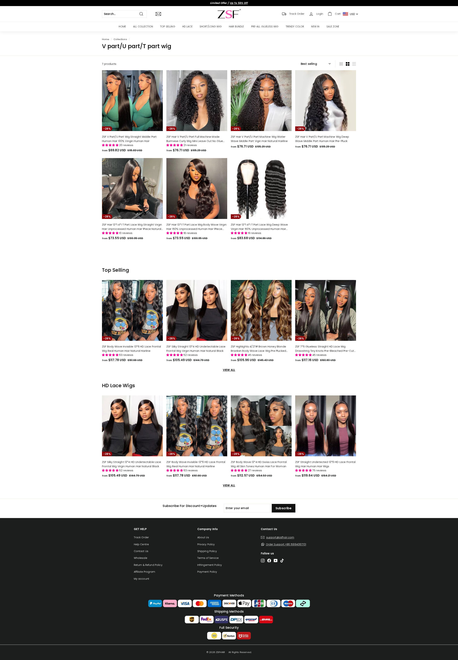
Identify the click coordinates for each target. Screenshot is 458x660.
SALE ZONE (333, 26)
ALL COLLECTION (143, 26)
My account (141, 579)
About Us (203, 537)
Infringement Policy (209, 565)
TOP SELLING (167, 26)
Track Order (141, 537)
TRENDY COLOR (295, 26)
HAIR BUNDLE (236, 26)
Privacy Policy (206, 544)
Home (105, 39)
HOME (122, 26)
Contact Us (141, 551)
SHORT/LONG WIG (211, 26)
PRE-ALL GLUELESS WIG (265, 26)
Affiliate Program (144, 572)
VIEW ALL (229, 370)
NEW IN (315, 26)
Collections (120, 39)
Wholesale (140, 558)
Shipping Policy (207, 551)
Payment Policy (207, 572)
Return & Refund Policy (148, 565)
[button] (110, 145)
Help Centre (141, 544)
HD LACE (187, 26)
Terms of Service (208, 558)
